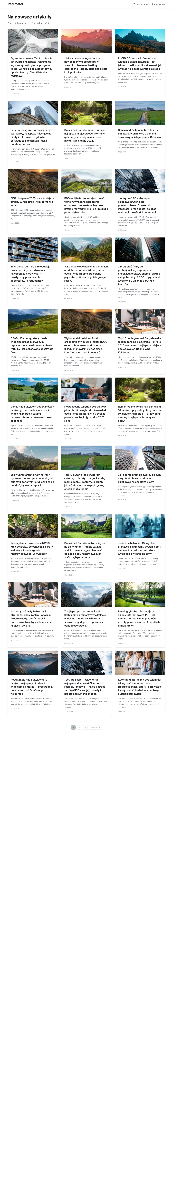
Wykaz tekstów (140, 4)
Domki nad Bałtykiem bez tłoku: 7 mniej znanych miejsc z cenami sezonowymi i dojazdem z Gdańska (139, 134)
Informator (15, 4)
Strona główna (158, 4)
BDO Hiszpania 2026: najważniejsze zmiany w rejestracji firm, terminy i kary (32, 202)
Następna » (95, 727)
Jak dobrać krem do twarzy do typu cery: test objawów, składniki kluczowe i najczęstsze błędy (139, 478)
